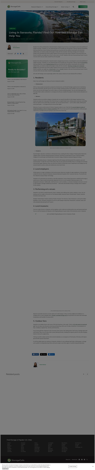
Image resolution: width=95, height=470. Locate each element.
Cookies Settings (72, 466)
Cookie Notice (5, 468)
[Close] (93, 466)
